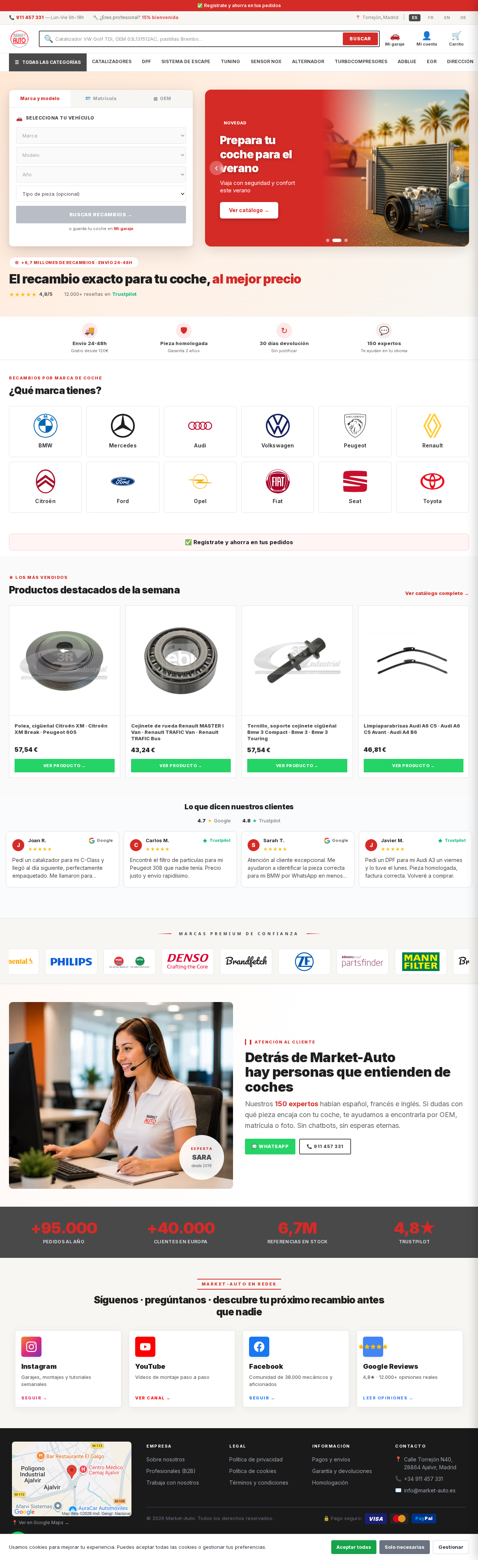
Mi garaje (123, 228)
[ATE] (430, 962)
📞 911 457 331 (325, 1146)
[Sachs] (256, 962)
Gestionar (450, 1547)
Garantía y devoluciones (342, 1471)
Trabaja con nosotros (172, 1482)
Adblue (407, 61)
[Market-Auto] (19, 38)
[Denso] (139, 962)
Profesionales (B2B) (171, 1471)
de (463, 17)
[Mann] (372, 962)
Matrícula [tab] (101, 98)
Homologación (330, 1482)
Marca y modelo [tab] (40, 98)
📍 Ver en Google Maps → (40, 1522)
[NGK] (81, 962)
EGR (432, 61)
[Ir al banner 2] (334, 240)
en (447, 17)
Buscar (360, 38)
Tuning (230, 61)
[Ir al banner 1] (327, 240)
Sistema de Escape (185, 61)
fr (431, 17)
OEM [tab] (162, 98)
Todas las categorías (48, 62)
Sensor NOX (266, 61)
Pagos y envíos (331, 1459)
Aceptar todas (353, 1547)
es (415, 17)
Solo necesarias (405, 1547)
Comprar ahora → (252, 185)
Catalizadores (111, 61)
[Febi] (314, 962)
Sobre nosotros (165, 1459)
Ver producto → (64, 765)
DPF (146, 61)
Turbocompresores (361, 61)
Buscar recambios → (101, 214)
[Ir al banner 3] (343, 240)
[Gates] (197, 962)
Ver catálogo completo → (437, 593)
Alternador (308, 61)
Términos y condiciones (258, 1482)
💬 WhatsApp (270, 1146)
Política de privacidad (256, 1459)
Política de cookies (252, 1471)
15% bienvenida (160, 17)
